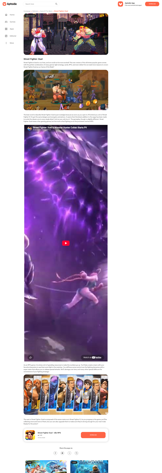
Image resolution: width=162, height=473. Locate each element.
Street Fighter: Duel (61, 11)
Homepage (27, 11)
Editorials (35, 11)
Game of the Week (46, 11)
